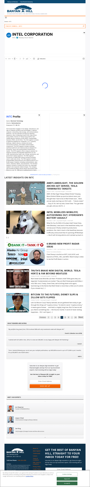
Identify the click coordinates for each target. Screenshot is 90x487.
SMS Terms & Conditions (37, 463)
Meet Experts (36, 451)
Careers (35, 456)
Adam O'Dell (19, 418)
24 (75, 317)
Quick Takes (79, 249)
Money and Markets (12, 1)
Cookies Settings (67, 474)
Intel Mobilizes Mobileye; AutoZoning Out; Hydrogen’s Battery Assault (65, 215)
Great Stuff (68, 191)
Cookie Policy (37, 469)
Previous (43, 317)
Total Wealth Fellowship (26, 1)
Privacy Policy (37, 466)
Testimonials (36, 453)
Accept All (67, 483)
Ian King (18, 428)
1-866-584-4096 (21, 460)
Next (80, 317)
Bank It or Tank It (71, 249)
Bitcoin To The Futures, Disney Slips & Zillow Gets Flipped (54, 296)
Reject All (67, 479)
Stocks (48, 252)
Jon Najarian (19, 407)
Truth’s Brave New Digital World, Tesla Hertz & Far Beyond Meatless (55, 272)
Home (6, 21)
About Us (35, 448)
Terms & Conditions (36, 459)
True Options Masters (55, 252)
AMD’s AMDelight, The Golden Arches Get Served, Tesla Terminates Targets (65, 185)
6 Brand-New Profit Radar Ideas (63, 245)
